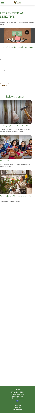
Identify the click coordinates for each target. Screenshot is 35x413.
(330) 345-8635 (19, 392)
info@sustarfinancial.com (17, 398)
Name (2, 50)
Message (3, 70)
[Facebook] (17, 401)
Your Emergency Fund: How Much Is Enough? (14, 126)
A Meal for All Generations (8, 161)
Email (1, 60)
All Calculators (17, 409)
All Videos (17, 408)
